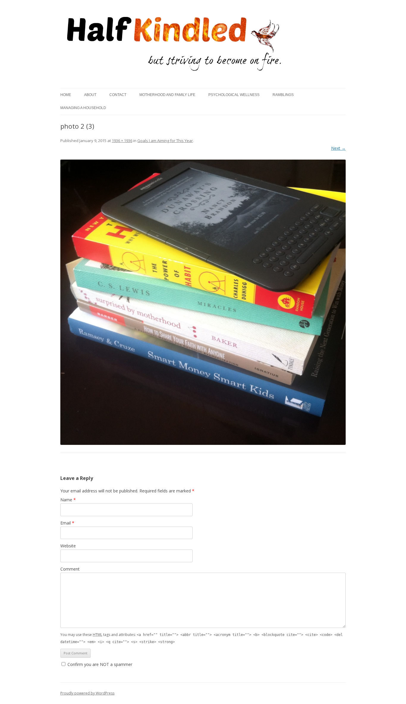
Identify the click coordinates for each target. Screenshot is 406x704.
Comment (70, 569)
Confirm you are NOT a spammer (99, 664)
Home (65, 95)
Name (68, 500)
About (90, 95)
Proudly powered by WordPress (87, 693)
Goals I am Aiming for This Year (165, 140)
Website (68, 546)
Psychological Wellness (233, 95)
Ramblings (283, 95)
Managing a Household (83, 108)
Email (67, 523)
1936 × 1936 (122, 140)
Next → (338, 148)
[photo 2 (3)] (203, 302)
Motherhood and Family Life (167, 95)
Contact (117, 95)
